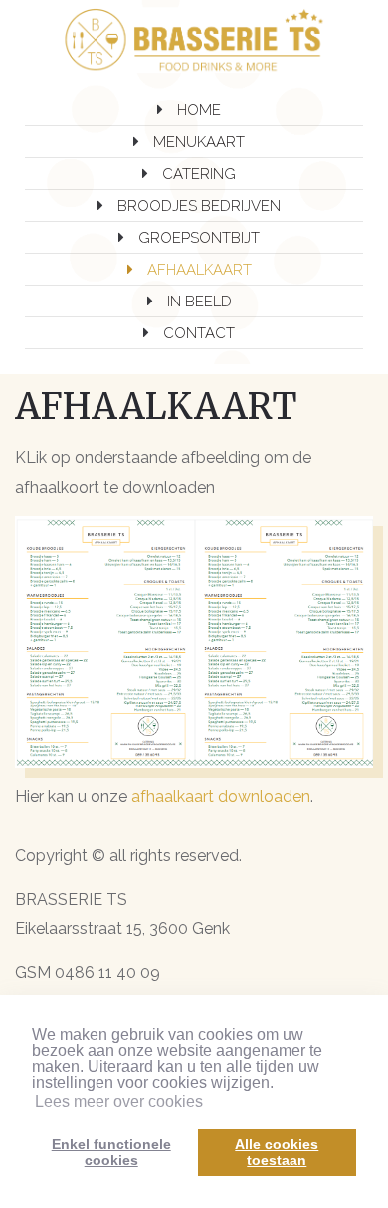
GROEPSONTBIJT (199, 238)
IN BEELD (199, 301)
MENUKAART (199, 142)
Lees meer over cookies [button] (119, 1101)
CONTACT (199, 333)
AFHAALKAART (199, 270)
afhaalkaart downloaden (220, 796)
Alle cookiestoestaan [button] (276, 1152)
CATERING (199, 174)
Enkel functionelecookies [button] (111, 1152)
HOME (199, 110)
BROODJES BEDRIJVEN (199, 206)
